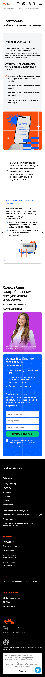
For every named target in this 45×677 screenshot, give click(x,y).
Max (8, 602)
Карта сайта (8, 505)
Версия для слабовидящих (29, 3)
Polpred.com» (15, 95)
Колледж (7, 492)
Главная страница (9, 9)
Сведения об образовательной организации (22, 515)
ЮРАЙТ (12, 88)
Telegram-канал (13, 598)
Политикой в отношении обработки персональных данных (22, 445)
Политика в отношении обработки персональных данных (18, 524)
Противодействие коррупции (15, 511)
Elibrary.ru (13, 102)
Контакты (7, 500)
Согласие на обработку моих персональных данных (21, 441)
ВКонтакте (10, 606)
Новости (6, 496)
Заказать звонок (10, 546)
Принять (22, 671)
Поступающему (9, 483)
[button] (3, 232)
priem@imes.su (9, 558)
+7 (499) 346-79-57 (11, 542)
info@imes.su (8, 565)
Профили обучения (12, 468)
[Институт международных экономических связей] (6, 4)
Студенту (7, 488)
